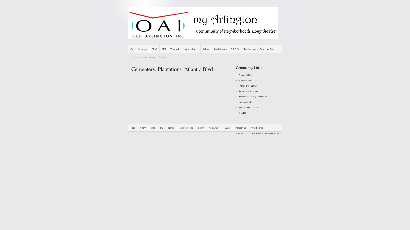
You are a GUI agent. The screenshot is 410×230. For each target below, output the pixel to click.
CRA (164, 49)
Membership (249, 49)
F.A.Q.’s (235, 49)
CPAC (154, 49)
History (142, 49)
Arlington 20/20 (245, 75)
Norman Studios (246, 102)
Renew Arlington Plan (248, 108)
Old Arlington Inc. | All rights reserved (265, 133)
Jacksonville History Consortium (253, 97)
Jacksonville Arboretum (249, 91)
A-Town (206, 49)
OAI (132, 49)
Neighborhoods (190, 49)
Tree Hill (242, 113)
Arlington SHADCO (247, 80)
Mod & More (220, 49)
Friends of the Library (248, 86)
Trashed (174, 49)
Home (134, 57)
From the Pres (267, 49)
